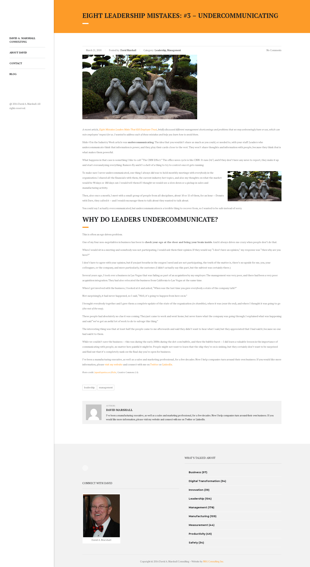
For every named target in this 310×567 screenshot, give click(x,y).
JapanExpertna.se (102, 372)
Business (195, 472)
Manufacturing (199, 516)
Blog (13, 74)
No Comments (273, 50)
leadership (89, 387)
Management (198, 507)
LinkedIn (167, 364)
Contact (16, 63)
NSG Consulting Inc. (213, 561)
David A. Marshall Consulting (22, 39)
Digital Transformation (204, 481)
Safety (193, 542)
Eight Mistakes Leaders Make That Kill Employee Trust (128, 129)
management (106, 387)
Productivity (197, 533)
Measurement (198, 525)
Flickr (113, 372)
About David (18, 52)
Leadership (196, 498)
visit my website (114, 364)
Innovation (196, 489)
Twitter (154, 364)
